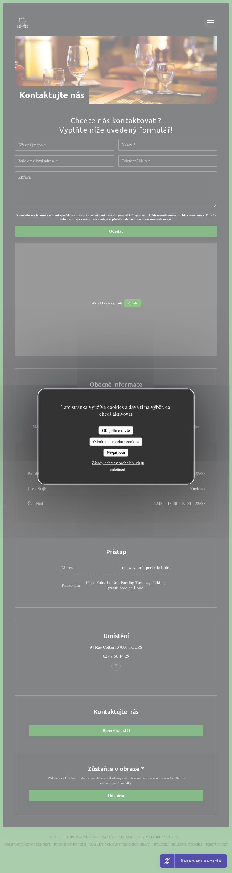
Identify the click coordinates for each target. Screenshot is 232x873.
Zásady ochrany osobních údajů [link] (118, 462)
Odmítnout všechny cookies (116, 441)
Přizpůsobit (116, 452)
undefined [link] (117, 469)
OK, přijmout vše (116, 430)
